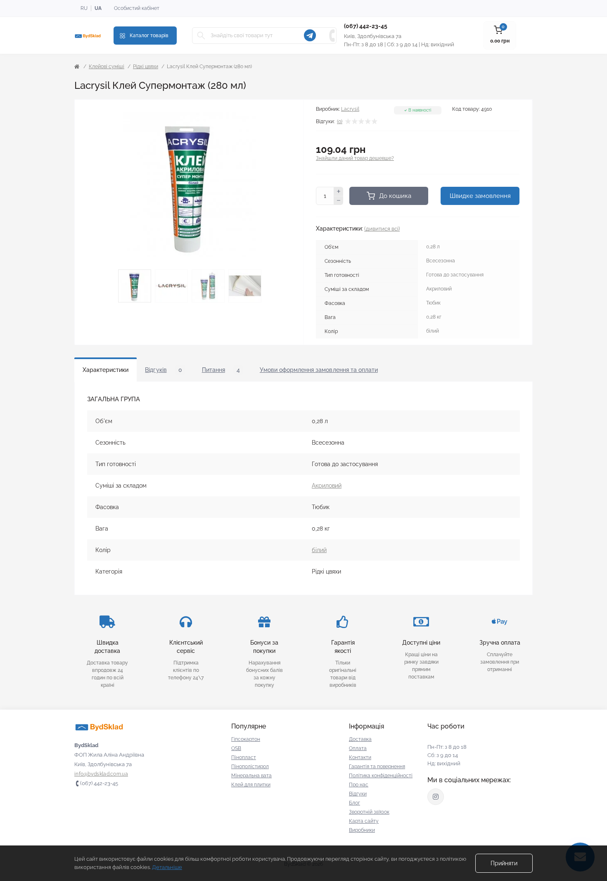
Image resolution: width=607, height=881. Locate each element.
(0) (339, 121)
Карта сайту (364, 821)
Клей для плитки (250, 785)
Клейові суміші (106, 66)
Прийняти (504, 863)
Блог (354, 803)
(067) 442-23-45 (365, 26)
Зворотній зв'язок (369, 812)
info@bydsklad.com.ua (101, 774)
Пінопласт (243, 757)
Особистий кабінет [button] (136, 8)
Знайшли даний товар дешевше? (355, 158)
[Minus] (338, 200)
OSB (236, 748)
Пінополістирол (250, 766)
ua (98, 8)
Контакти (360, 757)
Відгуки (358, 794)
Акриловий (326, 485)
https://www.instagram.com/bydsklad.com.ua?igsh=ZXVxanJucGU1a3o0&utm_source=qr (435, 796)
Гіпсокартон (245, 739)
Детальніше (167, 867)
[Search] (201, 35)
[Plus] (338, 191)
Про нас (358, 785)
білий (319, 550)
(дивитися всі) (382, 229)
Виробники (362, 830)
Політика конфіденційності (381, 776)
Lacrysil (350, 109)
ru (84, 8)
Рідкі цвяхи (145, 66)
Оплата (358, 748)
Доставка (360, 739)
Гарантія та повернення (377, 766)
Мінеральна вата (251, 776)
